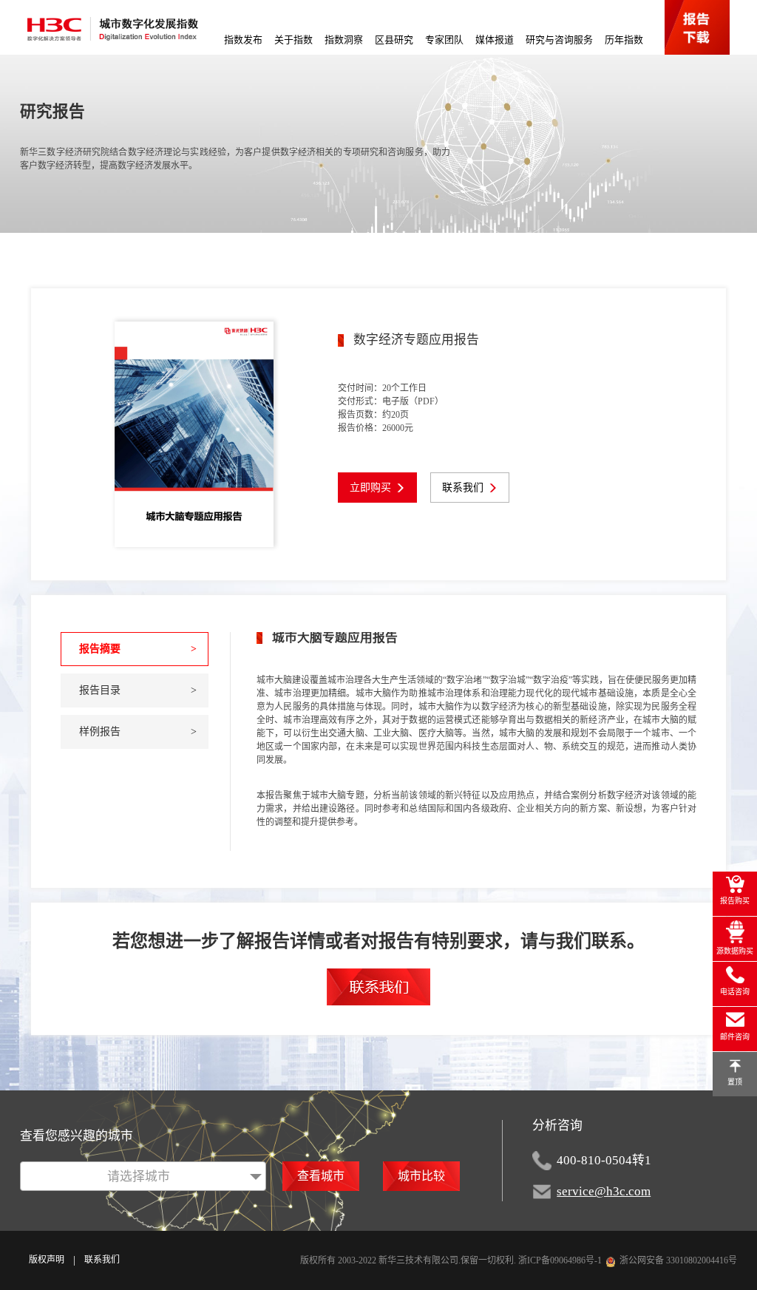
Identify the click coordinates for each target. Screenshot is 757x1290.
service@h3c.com (604, 1191)
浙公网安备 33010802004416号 (678, 1260)
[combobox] (143, 1176)
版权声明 (46, 1260)
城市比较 (421, 1176)
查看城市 (320, 1176)
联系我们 (102, 1260)
